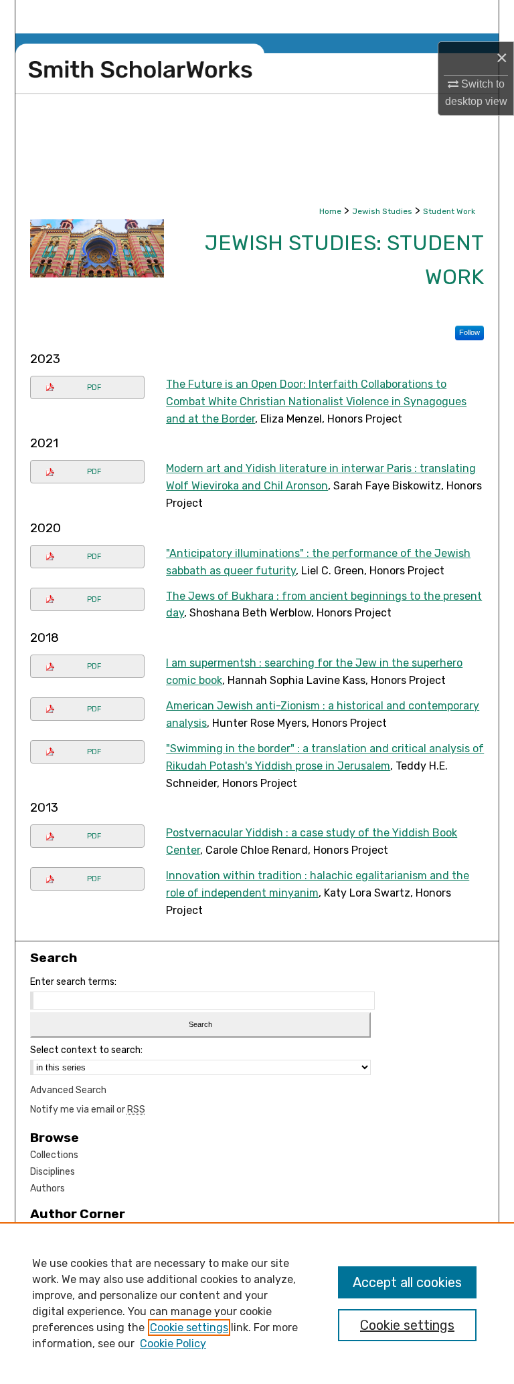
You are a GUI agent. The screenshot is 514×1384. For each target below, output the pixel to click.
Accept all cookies (407, 1282)
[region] (257, 1303)
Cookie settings (189, 1327)
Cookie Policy (173, 1343)
